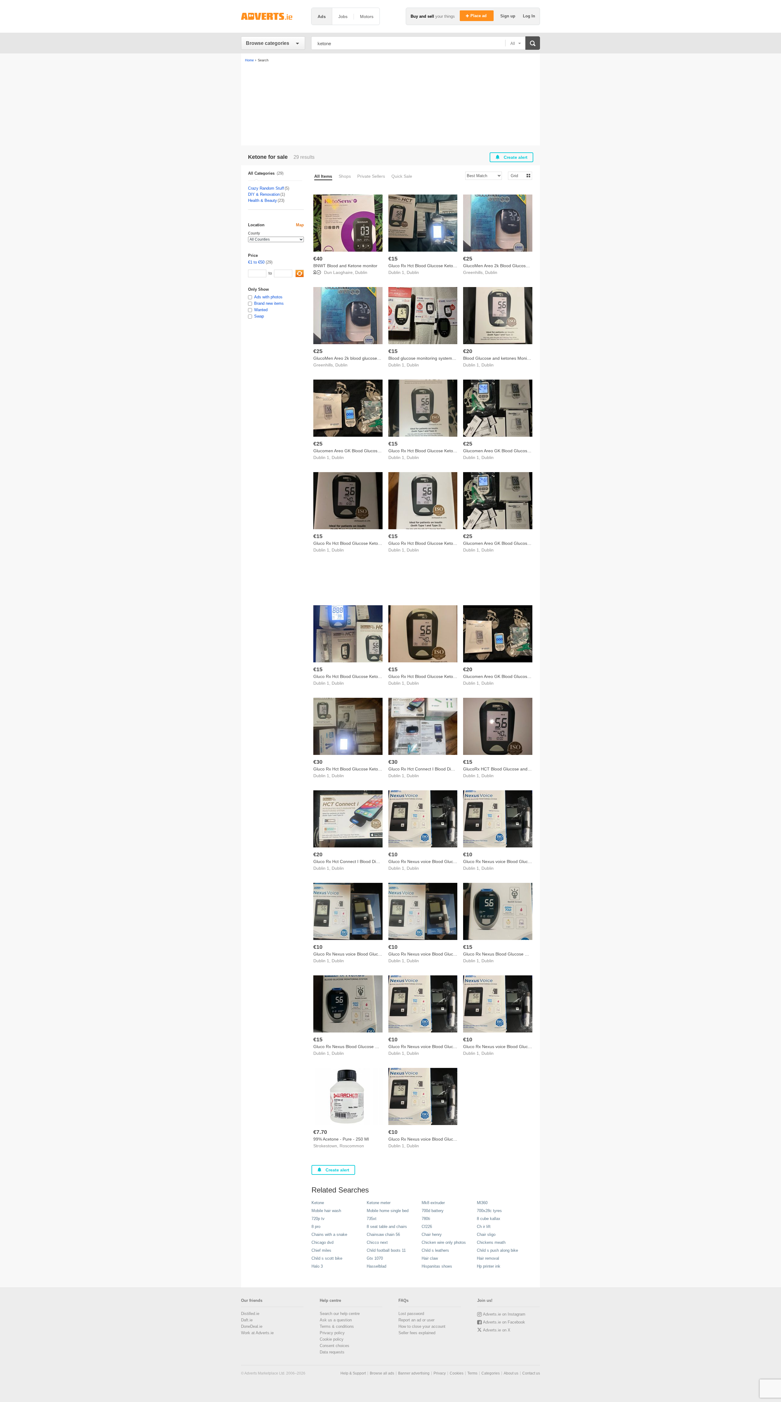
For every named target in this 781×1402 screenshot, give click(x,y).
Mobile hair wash (326, 1210)
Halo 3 (317, 1266)
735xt (371, 1218)
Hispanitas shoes (437, 1266)
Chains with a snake (329, 1234)
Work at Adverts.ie (257, 1333)
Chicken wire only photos (444, 1242)
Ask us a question (336, 1320)
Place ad (479, 15)
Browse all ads (382, 1373)
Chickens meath (491, 1242)
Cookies (456, 1373)
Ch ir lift (484, 1226)
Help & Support (353, 1373)
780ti (426, 1218)
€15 (393, 259)
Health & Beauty (262, 200)
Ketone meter (378, 1202)
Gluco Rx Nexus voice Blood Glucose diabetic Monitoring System (525, 1046)
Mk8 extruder (433, 1202)
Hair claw (430, 1258)
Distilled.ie (250, 1313)
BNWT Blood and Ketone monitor (345, 265)
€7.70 (320, 1132)
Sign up (508, 16)
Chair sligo (486, 1234)
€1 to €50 (256, 262)
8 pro (315, 1226)
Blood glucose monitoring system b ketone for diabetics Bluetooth (451, 358)
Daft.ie (247, 1320)
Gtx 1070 (375, 1258)
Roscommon (352, 1145)
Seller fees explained (416, 1333)
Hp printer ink (488, 1266)
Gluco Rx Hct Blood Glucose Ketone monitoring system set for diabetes (382, 676)
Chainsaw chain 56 (383, 1234)
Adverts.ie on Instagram (504, 1314)
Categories (490, 1373)
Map (300, 225)
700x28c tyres (489, 1210)
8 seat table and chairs (387, 1226)
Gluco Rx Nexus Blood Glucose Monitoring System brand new (373, 1046)
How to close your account (421, 1326)
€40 (317, 259)
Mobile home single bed (387, 1210)
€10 (393, 854)
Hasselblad (376, 1266)
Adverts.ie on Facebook (504, 1322)
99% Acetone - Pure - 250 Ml (341, 1139)
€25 (467, 259)
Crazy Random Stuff (266, 188)
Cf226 (427, 1226)
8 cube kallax (488, 1218)
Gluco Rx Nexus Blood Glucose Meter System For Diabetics (520, 954)
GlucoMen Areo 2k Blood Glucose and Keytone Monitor (516, 265)
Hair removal (488, 1258)
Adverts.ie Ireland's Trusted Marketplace (273, 16)
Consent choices (334, 1345)
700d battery (433, 1210)
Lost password (411, 1313)
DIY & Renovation (264, 194)
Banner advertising (414, 1373)
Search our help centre (340, 1313)
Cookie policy (332, 1339)
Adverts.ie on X (496, 1330)
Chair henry (432, 1234)
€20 (467, 351)
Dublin (361, 272)
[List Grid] (517, 175)
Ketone (317, 1202)
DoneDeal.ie (251, 1326)
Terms (472, 1373)
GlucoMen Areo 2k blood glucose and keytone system (365, 358)
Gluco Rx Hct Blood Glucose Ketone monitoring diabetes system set (378, 769)
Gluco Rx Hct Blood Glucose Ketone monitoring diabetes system (450, 265)
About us (511, 1373)
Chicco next (377, 1242)
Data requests (332, 1352)
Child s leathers (435, 1250)
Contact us (531, 1373)
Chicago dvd (322, 1242)
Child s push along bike (497, 1250)
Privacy (440, 1373)
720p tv (318, 1218)
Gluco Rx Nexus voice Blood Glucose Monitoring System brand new (453, 861)
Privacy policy (332, 1333)
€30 (317, 762)
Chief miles (321, 1250)
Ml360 (482, 1202)
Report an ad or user (416, 1320)
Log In (529, 16)
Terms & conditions (337, 1326)
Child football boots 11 (386, 1250)
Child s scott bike (326, 1258)
